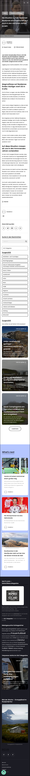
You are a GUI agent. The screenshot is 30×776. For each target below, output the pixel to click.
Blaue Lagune (5, 629)
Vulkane (15, 648)
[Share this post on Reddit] (12, 228)
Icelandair (22, 637)
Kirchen (26, 637)
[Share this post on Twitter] (8, 228)
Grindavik (12, 636)
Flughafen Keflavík (6, 633)
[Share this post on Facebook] (3, 228)
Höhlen (15, 637)
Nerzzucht (12, 642)
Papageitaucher (21, 642)
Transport (17, 646)
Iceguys (18, 637)
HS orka (3, 637)
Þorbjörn (19, 650)
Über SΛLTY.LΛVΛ (5, 764)
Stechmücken (4, 646)
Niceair (15, 642)
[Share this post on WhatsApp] (16, 228)
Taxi (14, 646)
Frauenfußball (18, 633)
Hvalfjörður (7, 637)
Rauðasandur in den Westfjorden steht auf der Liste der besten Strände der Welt (14, 553)
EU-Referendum (21, 630)
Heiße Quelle (25, 636)
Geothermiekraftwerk (6, 636)
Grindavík (17, 636)
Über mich (4, 762)
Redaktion (9, 42)
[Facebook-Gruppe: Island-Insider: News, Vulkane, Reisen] (13, 755)
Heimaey (21, 636)
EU (16, 630)
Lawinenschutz (13, 640)
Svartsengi (10, 646)
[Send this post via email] (20, 228)
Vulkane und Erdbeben (16, 13)
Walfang (20, 648)
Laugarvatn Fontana (6, 640)
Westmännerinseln (13, 650)
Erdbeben (13, 630)
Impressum (4, 769)
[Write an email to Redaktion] (4, 216)
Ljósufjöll (4, 642)
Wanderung (5, 650)
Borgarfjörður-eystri (14, 629)
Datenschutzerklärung (6, 767)
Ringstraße (14, 644)
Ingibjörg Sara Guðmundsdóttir (11, 65)
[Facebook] (8, 755)
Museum (7, 642)
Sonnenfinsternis (23, 644)
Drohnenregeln (5, 630)
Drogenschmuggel (23, 629)
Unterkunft (22, 646)
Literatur (21, 640)
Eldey (10, 630)
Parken (3, 644)
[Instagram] (4, 755)
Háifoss (11, 637)
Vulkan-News (7, 648)
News (5, 13)
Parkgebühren (8, 644)
